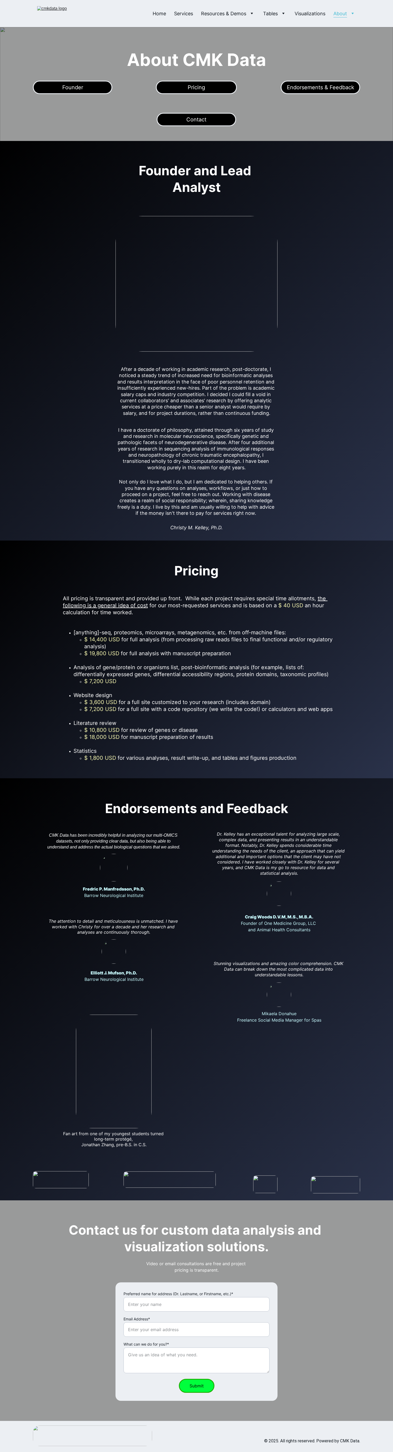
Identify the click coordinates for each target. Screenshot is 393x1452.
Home (159, 13)
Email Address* (137, 1319)
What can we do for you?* (146, 1344)
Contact (196, 119)
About (340, 13)
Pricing (196, 87)
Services (183, 13)
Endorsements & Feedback (320, 87)
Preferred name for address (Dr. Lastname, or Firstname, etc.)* (178, 1293)
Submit (197, 1385)
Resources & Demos (223, 13)
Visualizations (310, 13)
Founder (72, 87)
